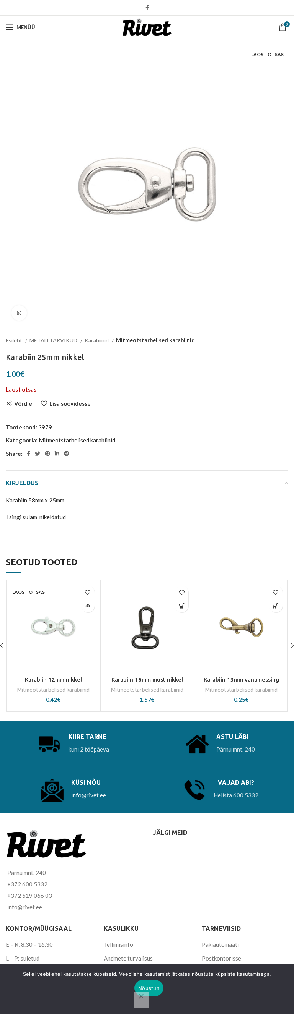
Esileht (14, 340)
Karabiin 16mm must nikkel (147, 679)
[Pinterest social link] (47, 453)
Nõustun (149, 988)
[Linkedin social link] (57, 453)
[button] (181, 605)
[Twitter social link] (37, 453)
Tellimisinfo (118, 944)
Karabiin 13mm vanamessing (241, 679)
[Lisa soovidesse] (88, 592)
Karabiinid (97, 340)
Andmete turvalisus (128, 958)
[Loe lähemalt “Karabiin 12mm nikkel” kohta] (88, 605)
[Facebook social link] (147, 8)
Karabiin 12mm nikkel (53, 679)
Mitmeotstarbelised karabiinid (155, 340)
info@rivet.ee (88, 795)
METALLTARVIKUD (53, 340)
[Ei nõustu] (141, 1000)
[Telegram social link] (67, 453)
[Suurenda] (19, 313)
